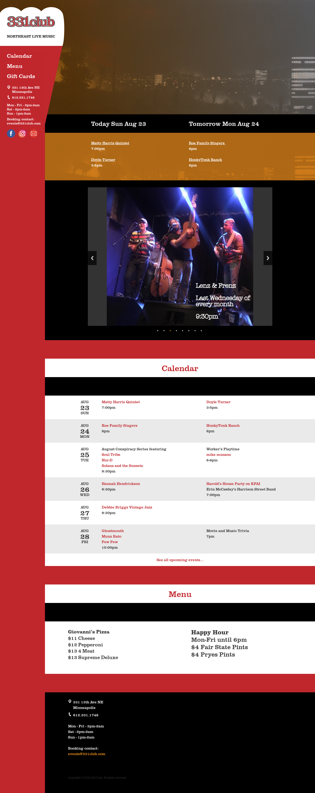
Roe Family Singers (207, 142)
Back (92, 258)
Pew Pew (110, 541)
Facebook (11, 133)
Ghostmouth (113, 530)
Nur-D (107, 460)
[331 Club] (34, 27)
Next (268, 258)
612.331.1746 (23, 97)
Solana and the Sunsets (122, 465)
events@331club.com (24, 123)
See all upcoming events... (180, 559)
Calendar (19, 55)
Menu (14, 66)
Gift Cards (21, 76)
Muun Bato (111, 536)
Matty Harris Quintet (110, 142)
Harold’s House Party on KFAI (233, 483)
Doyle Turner (103, 159)
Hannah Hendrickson (121, 483)
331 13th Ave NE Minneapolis (26, 89)
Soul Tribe (112, 454)
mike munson (218, 454)
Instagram (22, 133)
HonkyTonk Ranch (205, 159)
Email (34, 133)
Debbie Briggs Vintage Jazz (127, 507)
